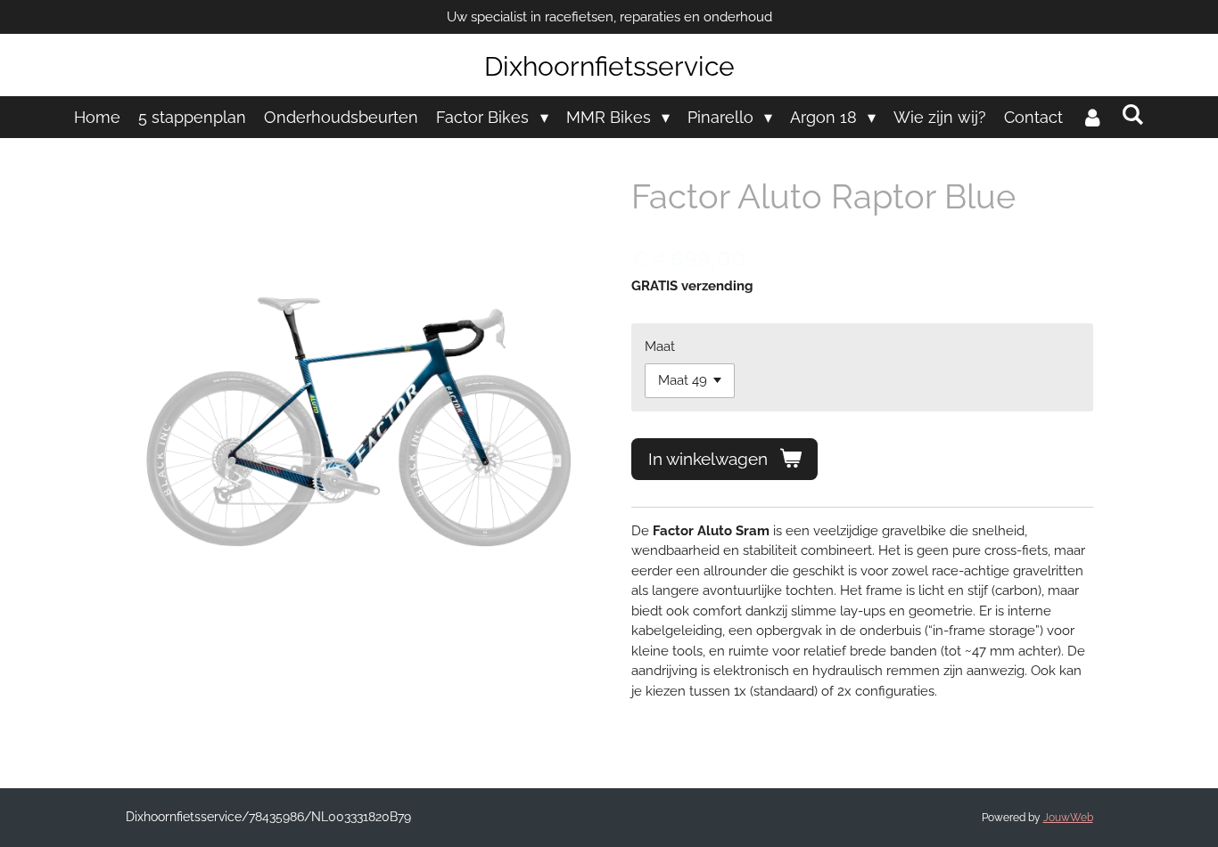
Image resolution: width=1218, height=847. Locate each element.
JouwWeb (1068, 817)
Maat (660, 346)
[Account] (1092, 117)
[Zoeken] (1132, 114)
